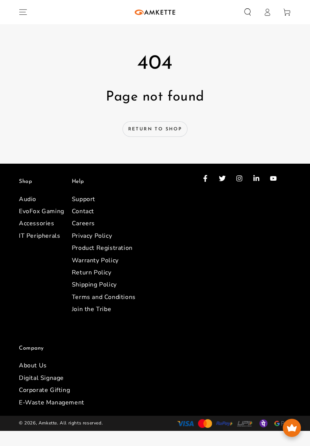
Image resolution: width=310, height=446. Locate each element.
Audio (27, 199)
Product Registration (102, 248)
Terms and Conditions (104, 297)
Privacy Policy (92, 236)
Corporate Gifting (44, 390)
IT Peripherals (39, 236)
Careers (83, 223)
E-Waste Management (51, 402)
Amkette (48, 423)
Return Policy (92, 272)
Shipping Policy (94, 284)
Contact (83, 211)
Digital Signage (41, 378)
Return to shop (155, 129)
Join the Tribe (91, 309)
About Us (33, 365)
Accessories (36, 223)
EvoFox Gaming (41, 211)
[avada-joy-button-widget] (292, 428)
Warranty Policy (95, 260)
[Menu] (23, 12)
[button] (247, 12)
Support (83, 199)
